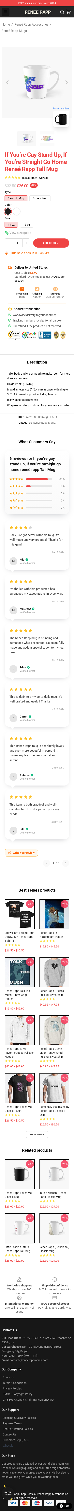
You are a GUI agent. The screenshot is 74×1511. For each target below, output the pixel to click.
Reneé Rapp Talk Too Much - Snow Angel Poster (17, 994)
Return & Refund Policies (18, 1429)
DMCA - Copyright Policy (17, 1394)
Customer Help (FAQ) (16, 1440)
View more (37, 1134)
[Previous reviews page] (46, 863)
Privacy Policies (12, 1388)
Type (8, 192)
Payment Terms (12, 1423)
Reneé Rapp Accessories (31, 24)
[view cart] (68, 12)
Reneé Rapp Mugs (14, 31)
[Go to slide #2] (47, 138)
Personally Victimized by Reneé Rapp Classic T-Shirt (54, 1110)
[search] (62, 12)
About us (8, 1377)
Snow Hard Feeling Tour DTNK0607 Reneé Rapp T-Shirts (19, 936)
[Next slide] (66, 82)
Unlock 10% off (8, 1493)
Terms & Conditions (14, 1383)
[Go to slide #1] (26, 138)
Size (7, 218)
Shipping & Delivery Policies (19, 1417)
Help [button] (67, 1506)
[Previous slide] (8, 82)
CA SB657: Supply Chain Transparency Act (28, 1399)
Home (6, 24)
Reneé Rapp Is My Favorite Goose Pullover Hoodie (19, 1052)
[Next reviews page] (65, 863)
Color (8, 204)
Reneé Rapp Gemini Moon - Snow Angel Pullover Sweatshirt (51, 1052)
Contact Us (9, 1434)
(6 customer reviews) (35, 177)
